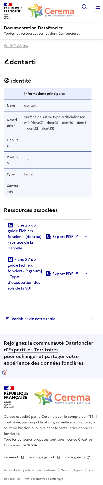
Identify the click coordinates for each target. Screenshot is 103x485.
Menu (98, 6)
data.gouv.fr (75, 457)
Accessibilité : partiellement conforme (30, 470)
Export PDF (62, 236)
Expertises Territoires (33, 349)
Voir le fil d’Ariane (16, 45)
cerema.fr (12, 457)
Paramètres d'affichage (47, 479)
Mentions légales (72, 470)
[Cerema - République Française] (62, 397)
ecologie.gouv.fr (42, 457)
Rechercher (84, 6)
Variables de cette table (33, 319)
